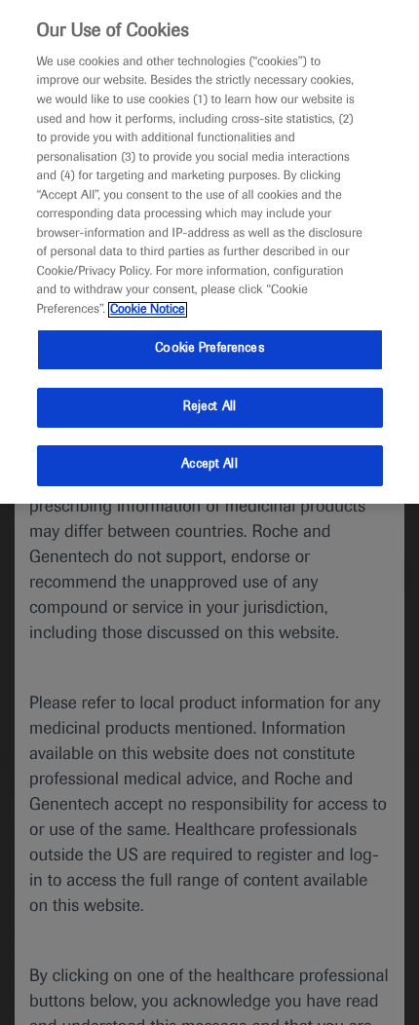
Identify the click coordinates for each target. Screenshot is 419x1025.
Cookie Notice (147, 310)
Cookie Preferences (209, 349)
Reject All (209, 407)
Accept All (209, 465)
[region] (209, 252)
